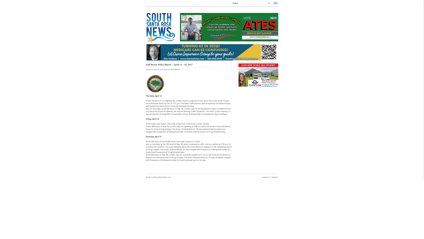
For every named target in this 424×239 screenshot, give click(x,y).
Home (235, 3)
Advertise (275, 177)
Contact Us (266, 177)
